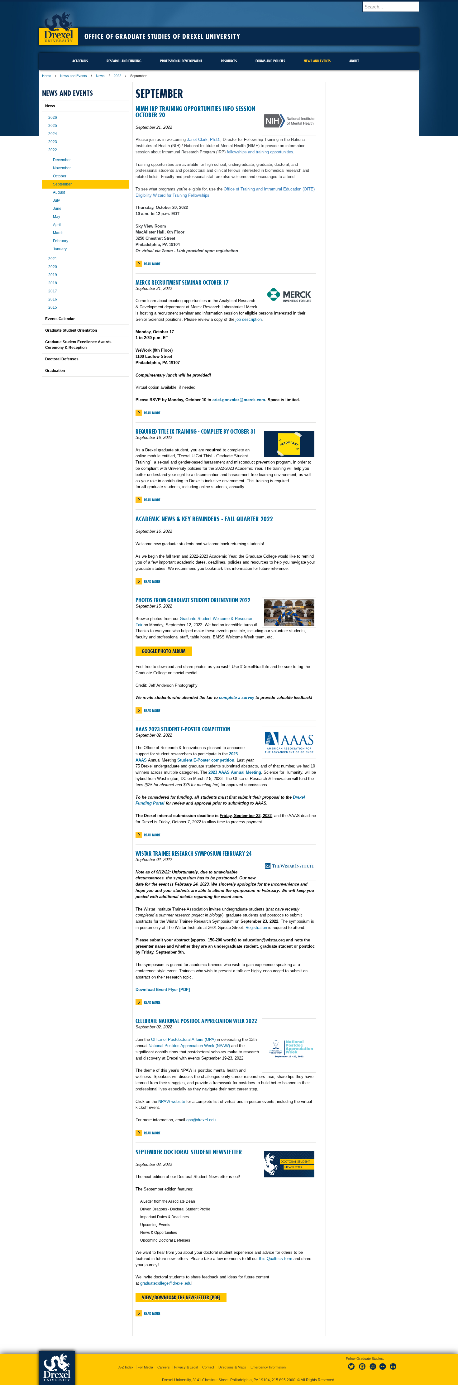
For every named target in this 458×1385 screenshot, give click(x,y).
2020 (52, 267)
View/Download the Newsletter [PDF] (181, 1297)
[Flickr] (383, 1370)
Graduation (55, 370)
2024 (52, 134)
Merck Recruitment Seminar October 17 (182, 282)
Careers (163, 1367)
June (57, 208)
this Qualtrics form (275, 1258)
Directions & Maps (232, 1367)
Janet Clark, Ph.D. (203, 139)
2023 (52, 142)
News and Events (73, 76)
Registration (256, 927)
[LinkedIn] (393, 1370)
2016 (52, 299)
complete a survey (236, 697)
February (60, 241)
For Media (145, 1367)
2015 (52, 307)
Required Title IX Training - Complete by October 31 (196, 431)
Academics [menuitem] (80, 61)
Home (46, 76)
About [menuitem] (354, 61)
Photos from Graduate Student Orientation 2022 (193, 600)
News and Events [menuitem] (317, 61)
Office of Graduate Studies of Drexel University (162, 36)
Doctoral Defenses (62, 359)
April (57, 225)
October (59, 176)
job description (249, 319)
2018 (52, 283)
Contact (208, 1367)
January (60, 249)
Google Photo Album (164, 651)
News (100, 76)
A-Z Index (125, 1367)
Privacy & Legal (186, 1367)
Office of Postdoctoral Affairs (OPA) (183, 1039)
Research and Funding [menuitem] (124, 61)
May (56, 216)
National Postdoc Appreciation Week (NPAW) (189, 1045)
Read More (152, 264)
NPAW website (171, 1101)
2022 (117, 76)
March (58, 233)
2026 (52, 117)
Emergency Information (268, 1367)
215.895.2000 (283, 1380)
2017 (52, 291)
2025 (52, 125)
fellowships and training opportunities (260, 152)
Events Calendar (60, 319)
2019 (52, 275)
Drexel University (58, 25)
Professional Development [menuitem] (181, 61)
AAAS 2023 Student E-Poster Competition (183, 729)
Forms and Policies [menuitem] (270, 61)
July (56, 200)
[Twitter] (352, 1370)
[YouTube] (372, 1370)
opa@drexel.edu (201, 1120)
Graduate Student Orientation (71, 330)
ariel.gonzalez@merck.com (238, 399)
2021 (52, 259)
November (62, 168)
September (62, 184)
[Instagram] (362, 1370)
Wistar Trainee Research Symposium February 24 (194, 853)
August (59, 192)
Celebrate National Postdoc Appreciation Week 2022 (196, 1021)
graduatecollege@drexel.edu (165, 1283)
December (62, 160)
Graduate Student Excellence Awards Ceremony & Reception (78, 345)
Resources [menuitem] (229, 61)
